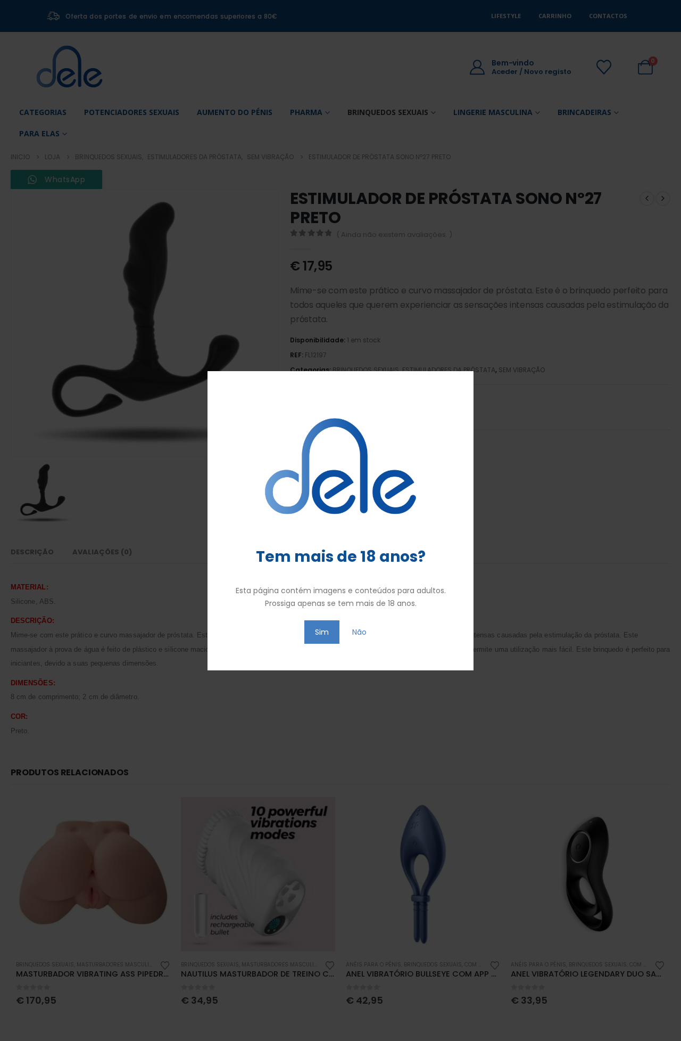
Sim (322, 632)
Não (359, 632)
